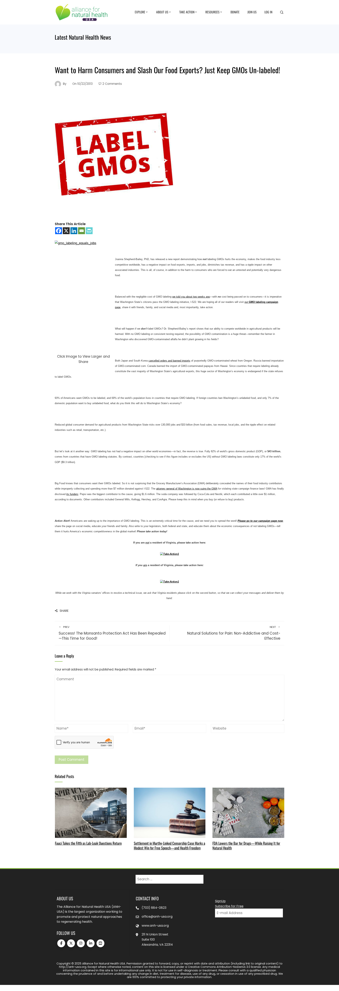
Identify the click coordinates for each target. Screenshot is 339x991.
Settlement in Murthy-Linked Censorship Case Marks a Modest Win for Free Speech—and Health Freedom (169, 845)
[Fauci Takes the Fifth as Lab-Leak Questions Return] (91, 812)
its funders (72, 494)
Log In (268, 12)
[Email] (81, 230)
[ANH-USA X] (71, 943)
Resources (212, 12)
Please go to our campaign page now (260, 520)
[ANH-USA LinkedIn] (91, 943)
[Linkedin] (73, 230)
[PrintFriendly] (89, 230)
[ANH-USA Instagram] (81, 943)
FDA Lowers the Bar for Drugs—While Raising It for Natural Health (246, 845)
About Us (162, 12)
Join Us (252, 12)
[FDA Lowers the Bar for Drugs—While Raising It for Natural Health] (248, 812)
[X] (66, 230)
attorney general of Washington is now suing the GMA (186, 488)
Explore (140, 12)
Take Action (186, 12)
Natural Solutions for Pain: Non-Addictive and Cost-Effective (233, 633)
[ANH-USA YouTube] (100, 943)
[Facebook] (58, 230)
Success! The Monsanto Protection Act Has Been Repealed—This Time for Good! (112, 633)
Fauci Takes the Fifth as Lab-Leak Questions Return (88, 843)
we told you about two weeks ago (191, 296)
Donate (235, 12)
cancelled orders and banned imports (169, 360)
